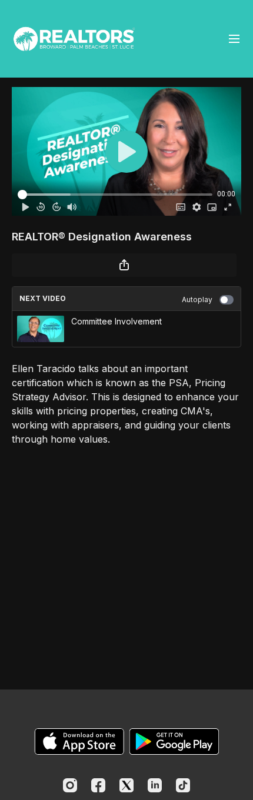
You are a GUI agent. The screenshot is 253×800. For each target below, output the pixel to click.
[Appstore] (79, 741)
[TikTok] (183, 785)
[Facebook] (98, 785)
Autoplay (197, 299)
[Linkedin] (155, 785)
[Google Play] (174, 741)
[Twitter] (126, 785)
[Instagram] (70, 785)
